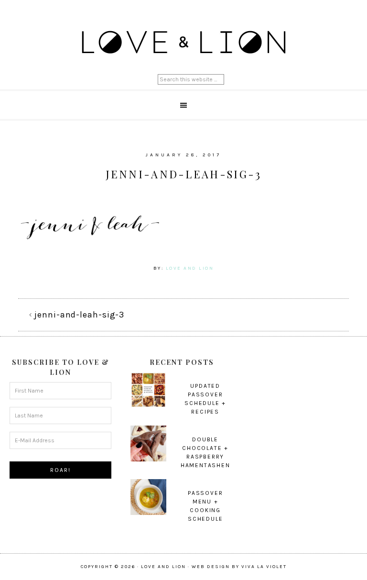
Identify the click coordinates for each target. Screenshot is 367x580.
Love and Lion (183, 43)
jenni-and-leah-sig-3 (79, 314)
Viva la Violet (264, 566)
